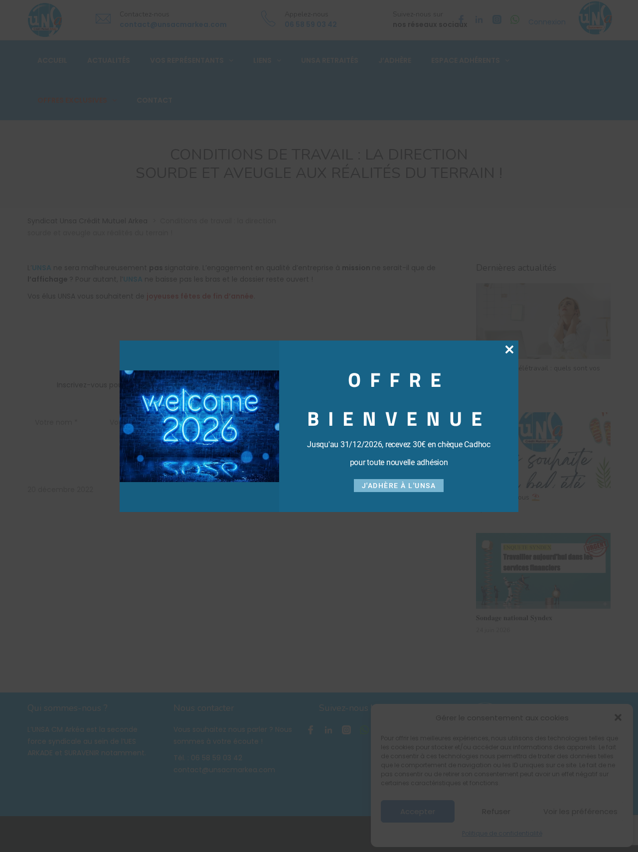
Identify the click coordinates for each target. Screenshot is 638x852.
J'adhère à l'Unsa (399, 486)
